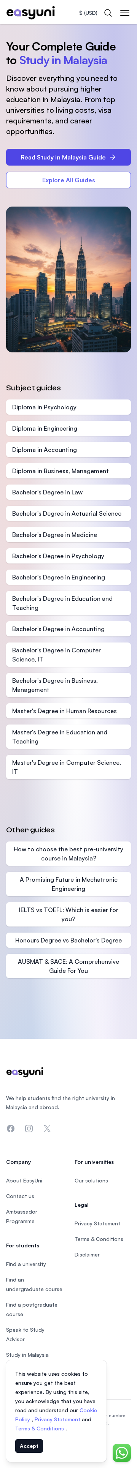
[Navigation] (125, 13)
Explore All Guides (68, 180)
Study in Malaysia (27, 1354)
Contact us (20, 1196)
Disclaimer (87, 1254)
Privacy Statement (58, 1419)
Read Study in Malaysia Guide (63, 157)
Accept (29, 1446)
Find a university (26, 1264)
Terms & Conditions (40, 1428)
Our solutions (91, 1180)
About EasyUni (24, 1180)
